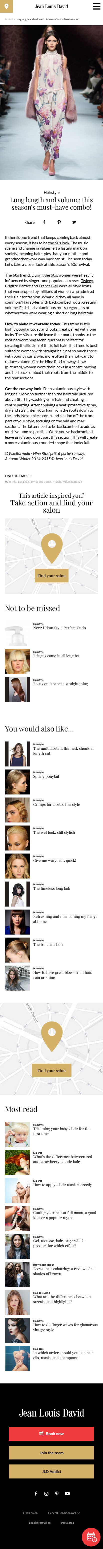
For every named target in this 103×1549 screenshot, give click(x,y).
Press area (67, 1522)
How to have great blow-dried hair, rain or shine (62, 975)
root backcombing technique (29, 339)
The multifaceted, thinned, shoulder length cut (63, 751)
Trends (57, 481)
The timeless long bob (51, 888)
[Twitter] (74, 222)
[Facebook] (44, 222)
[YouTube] (67, 1493)
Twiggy (87, 280)
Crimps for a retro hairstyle (56, 804)
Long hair (23, 481)
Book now (55, 1433)
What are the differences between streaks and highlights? (62, 1299)
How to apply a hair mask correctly (62, 1184)
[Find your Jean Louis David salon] (6, 6)
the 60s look (58, 242)
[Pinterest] (59, 222)
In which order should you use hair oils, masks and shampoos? (63, 1355)
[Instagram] (46, 1493)
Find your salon (52, 575)
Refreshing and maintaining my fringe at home (65, 919)
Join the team (52, 1452)
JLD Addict (51, 1471)
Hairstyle (10, 481)
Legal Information (39, 1522)
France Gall (48, 285)
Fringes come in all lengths (56, 655)
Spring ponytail (46, 776)
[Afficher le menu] (96, 6)
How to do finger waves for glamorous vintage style (65, 1327)
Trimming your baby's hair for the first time (61, 1131)
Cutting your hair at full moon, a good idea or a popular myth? (64, 1215)
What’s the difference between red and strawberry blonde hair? (62, 1159)
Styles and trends (41, 481)
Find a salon (30, 1512)
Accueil (9, 19)
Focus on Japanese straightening (60, 683)
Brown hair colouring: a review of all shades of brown (63, 1271)
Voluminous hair (72, 481)
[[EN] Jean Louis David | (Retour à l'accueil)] (51, 7)
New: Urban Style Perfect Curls (59, 627)
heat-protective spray (77, 404)
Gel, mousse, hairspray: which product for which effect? (58, 1243)
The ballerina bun (48, 944)
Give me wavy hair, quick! (54, 860)
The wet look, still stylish (54, 832)
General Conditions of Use (64, 1512)
